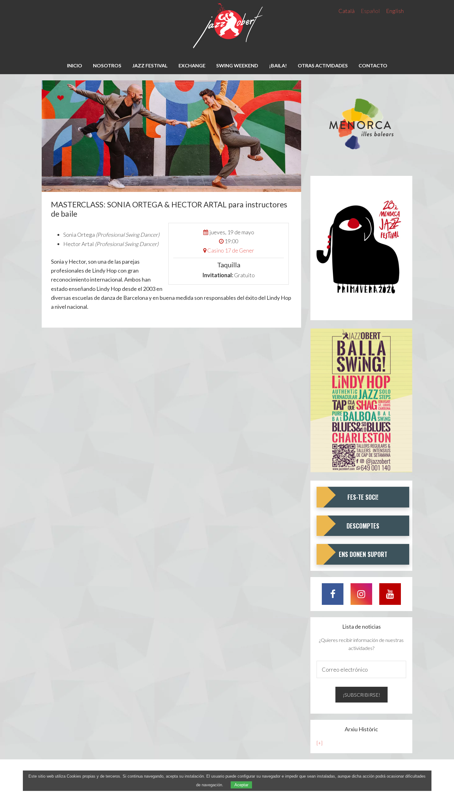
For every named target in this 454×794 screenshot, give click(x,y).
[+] (319, 743)
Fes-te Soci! (362, 497)
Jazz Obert (227, 26)
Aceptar (241, 785)
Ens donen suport (363, 554)
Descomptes (363, 525)
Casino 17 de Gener (230, 250)
